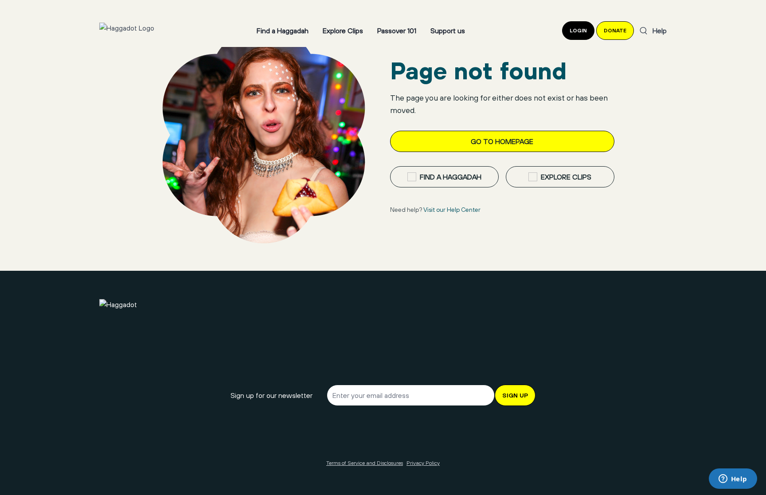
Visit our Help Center (452, 209)
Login (578, 30)
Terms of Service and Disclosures (364, 463)
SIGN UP (515, 395)
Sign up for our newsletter (272, 395)
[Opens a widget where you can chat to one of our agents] (732, 479)
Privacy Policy (423, 463)
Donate (615, 30)
